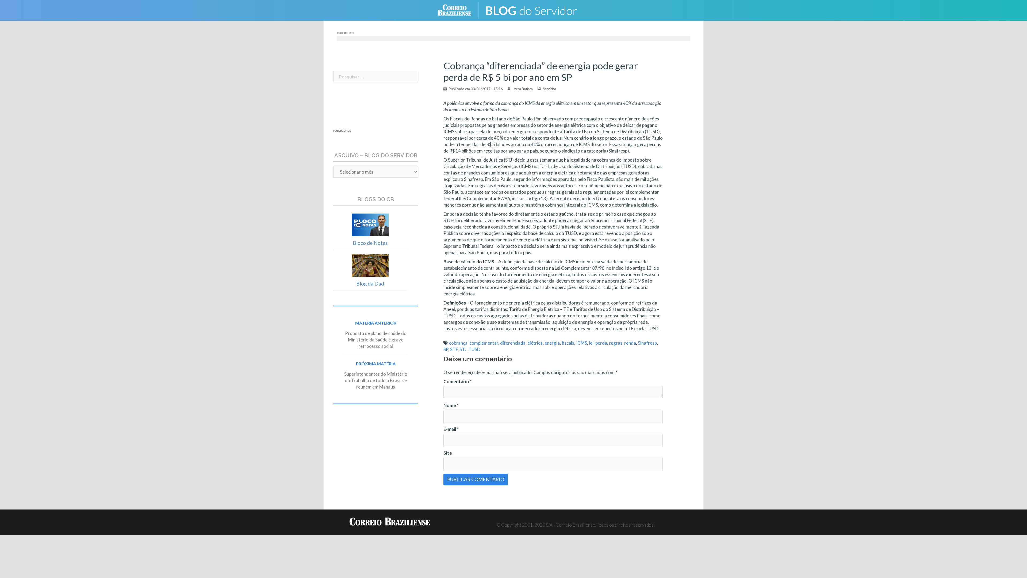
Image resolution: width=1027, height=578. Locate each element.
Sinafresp (647, 343)
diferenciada (513, 343)
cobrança (458, 343)
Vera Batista (523, 89)
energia (552, 343)
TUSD (474, 349)
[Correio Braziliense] (459, 10)
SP (445, 349)
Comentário (457, 381)
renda (630, 343)
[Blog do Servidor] (534, 10)
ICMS (581, 343)
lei (591, 343)
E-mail (451, 429)
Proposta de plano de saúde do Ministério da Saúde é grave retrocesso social (376, 339)
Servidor (549, 89)
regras (615, 343)
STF (454, 349)
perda (601, 343)
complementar (483, 343)
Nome (451, 405)
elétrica (535, 343)
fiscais (568, 343)
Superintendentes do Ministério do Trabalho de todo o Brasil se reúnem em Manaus (375, 380)
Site (447, 453)
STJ (462, 349)
